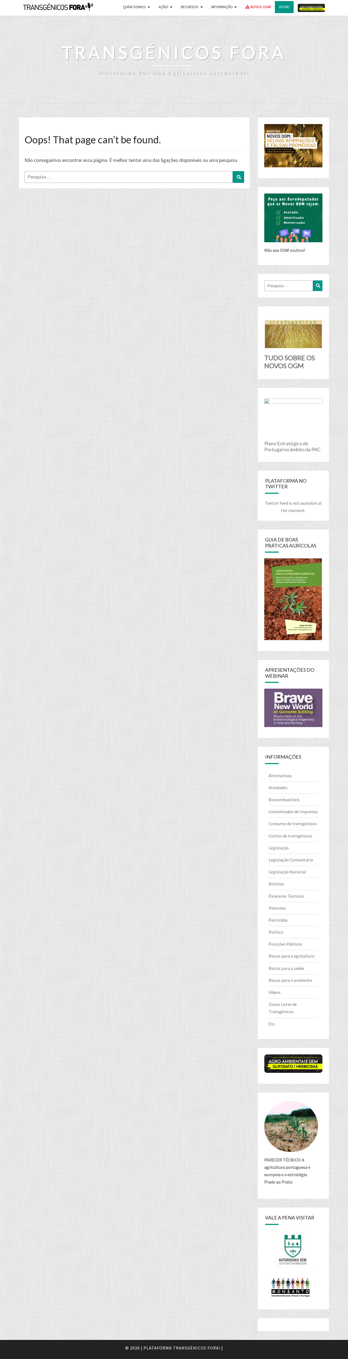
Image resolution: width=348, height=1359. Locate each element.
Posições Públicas (285, 944)
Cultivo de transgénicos (290, 836)
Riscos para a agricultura (291, 956)
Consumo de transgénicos (293, 823)
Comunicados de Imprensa (293, 811)
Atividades (278, 787)
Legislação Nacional (287, 871)
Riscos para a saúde (286, 968)
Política (276, 932)
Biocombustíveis (284, 799)
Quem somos (134, 6)
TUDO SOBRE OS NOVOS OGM (289, 362)
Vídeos (275, 992)
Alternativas (280, 775)
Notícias (276, 883)
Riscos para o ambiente (290, 980)
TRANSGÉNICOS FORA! (196, 1348)
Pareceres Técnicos (286, 896)
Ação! (163, 6)
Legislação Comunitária (291, 859)
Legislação (279, 847)
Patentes (277, 908)
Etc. (272, 1024)
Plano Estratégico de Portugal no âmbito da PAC (292, 446)
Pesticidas (278, 920)
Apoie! (284, 6)
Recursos (189, 6)
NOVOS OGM (260, 6)
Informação (222, 6)
